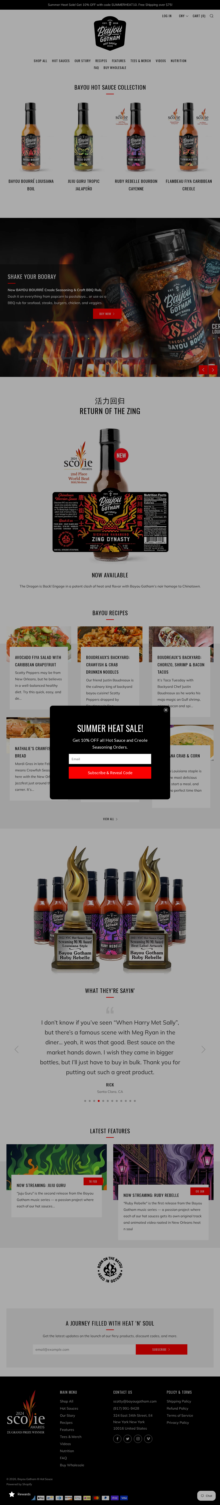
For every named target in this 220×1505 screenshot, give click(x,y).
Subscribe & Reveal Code (110, 772)
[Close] (165, 710)
